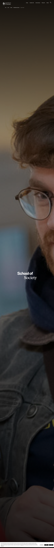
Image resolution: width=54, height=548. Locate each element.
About (8, 7)
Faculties (11, 7)
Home (5, 7)
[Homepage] (7, 3)
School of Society (22, 7)
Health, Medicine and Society (16, 7)
